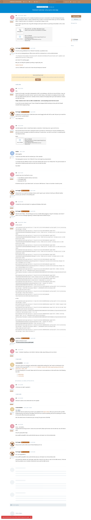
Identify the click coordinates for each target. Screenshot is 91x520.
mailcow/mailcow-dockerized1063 (24, 342)
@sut (19, 410)
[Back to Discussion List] (2, 2)
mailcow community (15, 1)
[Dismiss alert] (31, 517)
